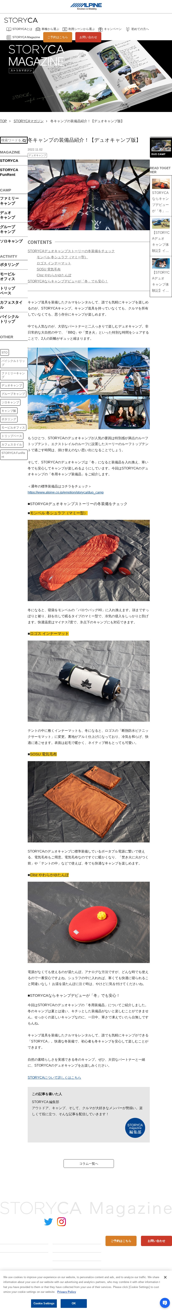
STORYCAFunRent (9, 172)
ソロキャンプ (11, 241)
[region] (86, 1290)
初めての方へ (140, 29)
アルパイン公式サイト (155, 1222)
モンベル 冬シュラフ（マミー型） (62, 257)
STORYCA (9, 161)
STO (4, 352)
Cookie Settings (44, 1303)
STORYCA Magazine (26, 37)
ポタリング (9, 265)
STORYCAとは (22, 29)
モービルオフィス (7, 276)
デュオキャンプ (7, 215)
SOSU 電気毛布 (49, 269)
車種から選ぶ (50, 29)
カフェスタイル (11, 304)
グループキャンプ (7, 229)
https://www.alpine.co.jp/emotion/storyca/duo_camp (66, 492)
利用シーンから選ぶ (81, 29)
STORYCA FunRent (13, 454)
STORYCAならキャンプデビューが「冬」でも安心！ (68, 281)
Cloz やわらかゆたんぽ (54, 275)
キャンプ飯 (8, 410)
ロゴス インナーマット (54, 263)
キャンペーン (113, 29)
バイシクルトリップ (9, 319)
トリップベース (7, 290)
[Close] (165, 1277)
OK (74, 1303)
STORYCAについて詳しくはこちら (54, 1077)
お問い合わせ (88, 37)
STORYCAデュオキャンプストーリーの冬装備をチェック (71, 251)
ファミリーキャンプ (9, 200)
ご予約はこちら (57, 37)
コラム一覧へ (88, 1163)
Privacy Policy (66, 1291)
